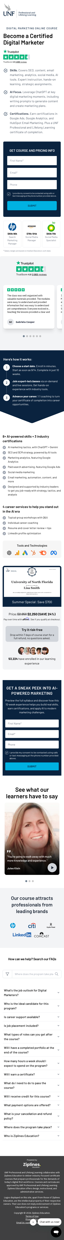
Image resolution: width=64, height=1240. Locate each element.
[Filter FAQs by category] (7, 974)
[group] (28, 307)
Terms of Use (32, 1216)
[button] (32, 992)
